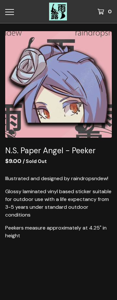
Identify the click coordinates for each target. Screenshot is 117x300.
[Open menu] (9, 12)
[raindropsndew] (57, 11)
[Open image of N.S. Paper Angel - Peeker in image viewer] (58, 84)
